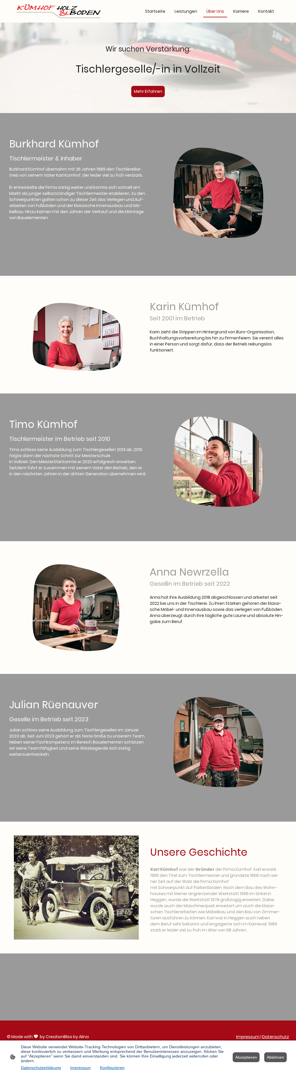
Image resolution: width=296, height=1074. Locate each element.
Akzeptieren (246, 1057)
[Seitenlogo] (58, 11)
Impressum (248, 1037)
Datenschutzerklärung (41, 1067)
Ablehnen (275, 1057)
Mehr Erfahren (148, 91)
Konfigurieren (112, 1067)
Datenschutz (275, 1037)
